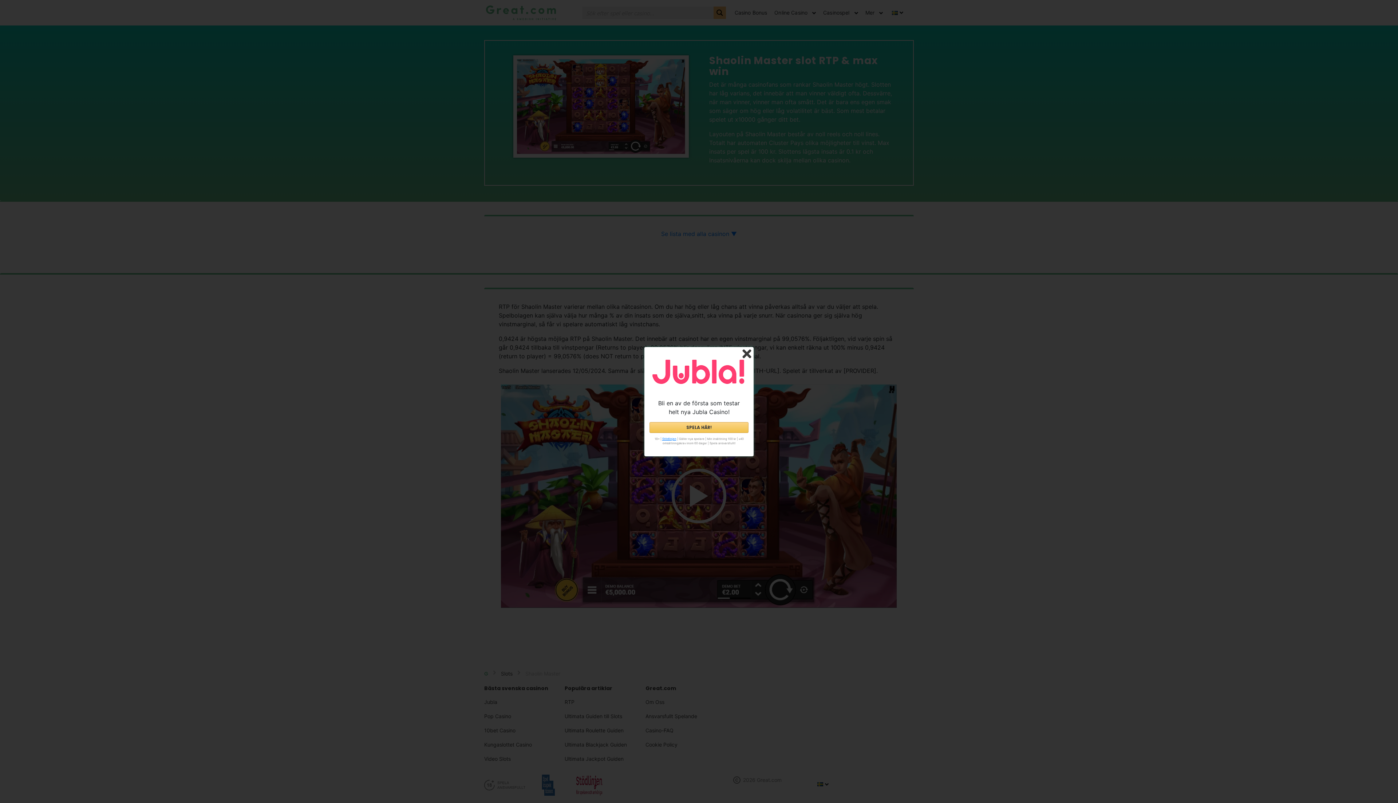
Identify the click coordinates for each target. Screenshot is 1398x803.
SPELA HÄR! (699, 427)
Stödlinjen (669, 439)
